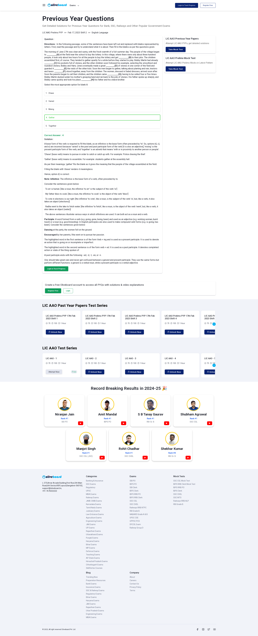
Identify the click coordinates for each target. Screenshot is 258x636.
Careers (133, 580)
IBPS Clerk (134, 491)
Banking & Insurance (94, 481)
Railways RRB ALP (181, 501)
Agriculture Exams (94, 518)
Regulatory (90, 487)
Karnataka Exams (93, 504)
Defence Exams (92, 551)
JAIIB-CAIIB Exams (94, 501)
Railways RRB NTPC (138, 508)
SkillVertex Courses (94, 568)
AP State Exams (93, 558)
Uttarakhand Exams (94, 534)
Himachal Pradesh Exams (97, 561)
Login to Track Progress (186, 5)
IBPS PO (133, 484)
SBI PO (132, 481)
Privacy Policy (135, 587)
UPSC (88, 491)
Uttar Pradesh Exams (95, 611)
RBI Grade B (135, 511)
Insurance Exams (93, 587)
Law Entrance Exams (95, 514)
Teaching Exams (93, 555)
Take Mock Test (176, 49)
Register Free (208, 5)
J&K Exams (91, 524)
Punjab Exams (92, 538)
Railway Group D (136, 528)
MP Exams (90, 548)
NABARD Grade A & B (139, 514)
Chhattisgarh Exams (94, 565)
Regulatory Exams (93, 594)
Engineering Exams (94, 521)
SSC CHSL (134, 504)
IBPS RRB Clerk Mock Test (184, 484)
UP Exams (90, 528)
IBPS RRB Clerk (136, 497)
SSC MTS (177, 497)
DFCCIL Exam (135, 524)
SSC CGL (133, 501)
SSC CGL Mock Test (181, 481)
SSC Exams (91, 484)
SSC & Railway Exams (95, 590)
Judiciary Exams (93, 511)
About (132, 577)
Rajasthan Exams (93, 531)
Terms (132, 590)
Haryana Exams (92, 541)
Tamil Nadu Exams (94, 508)
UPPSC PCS (135, 521)
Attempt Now (54, 372)
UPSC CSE (134, 518)
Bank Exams (91, 584)
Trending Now (92, 577)
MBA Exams (91, 494)
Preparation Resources (95, 580)
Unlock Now (56, 332)
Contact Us (134, 584)
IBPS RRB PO (135, 494)
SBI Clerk (133, 487)
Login (68, 291)
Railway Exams (92, 497)
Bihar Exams (91, 544)
